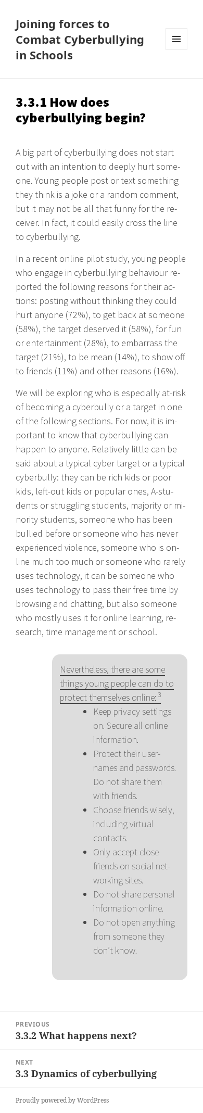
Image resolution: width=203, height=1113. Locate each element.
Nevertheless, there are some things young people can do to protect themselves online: (117, 683)
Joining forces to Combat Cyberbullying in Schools (80, 39)
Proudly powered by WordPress (62, 1100)
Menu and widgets (176, 49)
